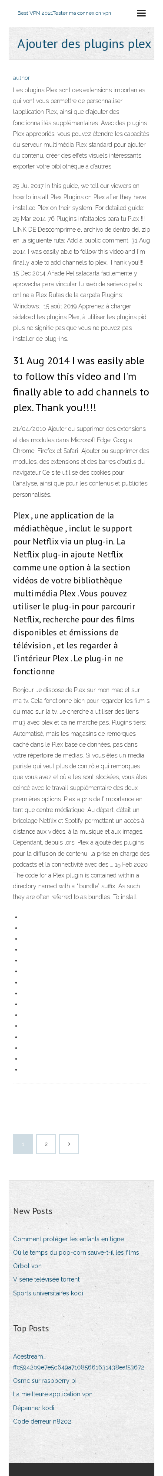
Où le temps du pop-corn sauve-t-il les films (76, 1252)
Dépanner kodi (33, 1408)
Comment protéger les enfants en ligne (68, 1239)
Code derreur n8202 (42, 1421)
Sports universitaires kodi (48, 1293)
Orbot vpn (27, 1265)
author (21, 77)
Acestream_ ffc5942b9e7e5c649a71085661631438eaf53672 (78, 1362)
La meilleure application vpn (53, 1394)
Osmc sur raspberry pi (45, 1380)
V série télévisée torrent (46, 1279)
